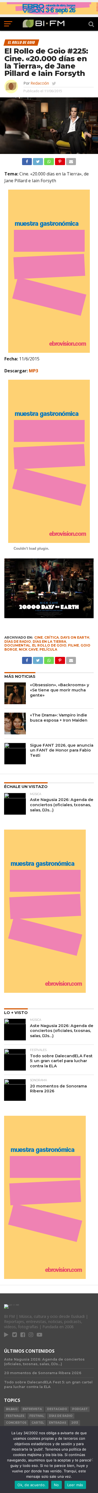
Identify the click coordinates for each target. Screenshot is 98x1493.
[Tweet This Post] (38, 160)
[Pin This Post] (60, 160)
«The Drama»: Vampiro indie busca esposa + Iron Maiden (58, 718)
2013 (74, 1422)
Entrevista (32, 1409)
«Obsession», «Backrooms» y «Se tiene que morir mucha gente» (59, 689)
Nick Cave (28, 649)
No (56, 1485)
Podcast (80, 1409)
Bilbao (11, 1409)
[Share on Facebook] (27, 160)
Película (48, 649)
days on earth (74, 637)
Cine (38, 637)
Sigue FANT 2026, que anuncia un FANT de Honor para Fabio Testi (61, 750)
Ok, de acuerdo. (31, 1485)
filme (73, 645)
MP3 (33, 371)
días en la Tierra (49, 641)
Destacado (57, 1409)
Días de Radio (17, 641)
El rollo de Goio (49, 645)
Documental (17, 645)
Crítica (51, 637)
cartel (38, 1422)
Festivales (15, 1416)
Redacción (39, 83)
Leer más (75, 1485)
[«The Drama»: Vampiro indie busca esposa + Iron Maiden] (15, 723)
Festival (36, 1416)
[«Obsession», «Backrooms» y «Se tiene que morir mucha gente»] (15, 693)
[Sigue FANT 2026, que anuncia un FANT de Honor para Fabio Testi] (15, 754)
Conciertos (16, 1422)
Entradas (57, 1422)
